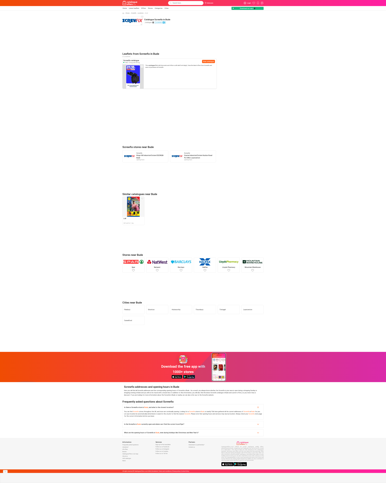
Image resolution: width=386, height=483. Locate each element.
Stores (150, 8)
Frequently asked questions (130, 445)
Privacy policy (176, 471)
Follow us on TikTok (162, 453)
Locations (141, 13)
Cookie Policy (185, 471)
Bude (146, 407)
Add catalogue (126, 458)
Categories (158, 8)
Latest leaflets (134, 8)
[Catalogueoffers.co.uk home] (129, 3)
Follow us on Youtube (162, 451)
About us (125, 456)
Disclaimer (155, 471)
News (124, 460)
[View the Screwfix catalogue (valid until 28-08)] (133, 76)
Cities (166, 8)
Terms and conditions (165, 471)
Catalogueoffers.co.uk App (130, 454)
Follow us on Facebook (162, 447)
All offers (125, 449)
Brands (124, 451)
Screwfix (133, 13)
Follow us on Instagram (162, 449)
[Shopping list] (262, 3)
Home (125, 8)
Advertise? (125, 447)
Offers (143, 8)
